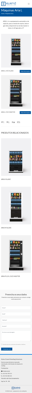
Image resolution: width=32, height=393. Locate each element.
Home (2, 13)
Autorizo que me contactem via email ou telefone (14, 344)
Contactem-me (7, 349)
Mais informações (25, 71)
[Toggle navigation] (29, 3)
